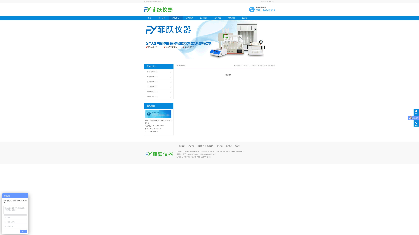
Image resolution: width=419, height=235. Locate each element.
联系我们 (271, 1)
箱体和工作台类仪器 (259, 65)
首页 (149, 18)
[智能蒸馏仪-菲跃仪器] (163, 9)
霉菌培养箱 (152, 66)
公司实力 (217, 18)
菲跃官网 (239, 65)
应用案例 (203, 18)
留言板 (244, 18)
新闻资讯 (189, 18)
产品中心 (175, 18)
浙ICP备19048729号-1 (237, 151)
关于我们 (263, 1)
